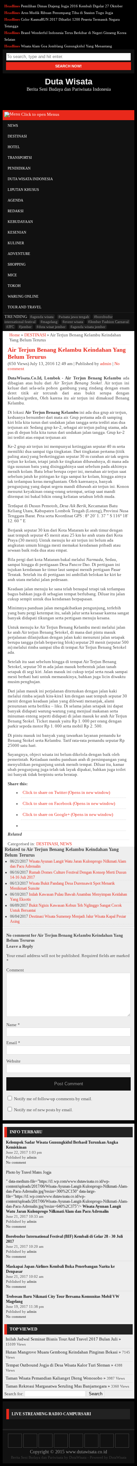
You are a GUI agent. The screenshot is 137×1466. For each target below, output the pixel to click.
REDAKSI (16, 211)
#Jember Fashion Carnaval (108, 322)
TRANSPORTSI (20, 158)
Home (14, 335)
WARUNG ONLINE (23, 296)
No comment (16, 1162)
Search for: (14, 1394)
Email (13, 1043)
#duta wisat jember (51, 327)
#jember (25, 327)
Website (13, 1061)
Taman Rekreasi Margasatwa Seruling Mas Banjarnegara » (58, 1386)
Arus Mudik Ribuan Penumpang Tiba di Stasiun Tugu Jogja (67, 13)
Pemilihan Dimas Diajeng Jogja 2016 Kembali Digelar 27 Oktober (72, 6)
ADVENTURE (19, 254)
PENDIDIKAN (19, 168)
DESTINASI (17, 136)
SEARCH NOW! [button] (68, 66)
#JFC (10, 327)
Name (13, 1024)
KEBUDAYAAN (20, 222)
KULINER (16, 243)
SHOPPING (17, 264)
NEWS (13, 125)
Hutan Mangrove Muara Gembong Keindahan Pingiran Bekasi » (63, 1352)
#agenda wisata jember (87, 327)
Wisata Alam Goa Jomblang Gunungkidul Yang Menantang (66, 46)
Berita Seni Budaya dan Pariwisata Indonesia (69, 84)
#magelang (49, 322)
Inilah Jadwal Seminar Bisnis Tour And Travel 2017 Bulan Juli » (63, 1339)
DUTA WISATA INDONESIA (30, 179)
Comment (15, 970)
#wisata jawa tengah (74, 317)
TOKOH (14, 286)
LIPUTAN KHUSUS (23, 190)
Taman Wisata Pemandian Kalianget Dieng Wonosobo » (56, 1378)
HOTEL (14, 147)
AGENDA (15, 200)
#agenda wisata (42, 317)
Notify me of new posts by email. (43, 1110)
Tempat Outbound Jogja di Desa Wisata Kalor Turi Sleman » (59, 1365)
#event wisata (73, 322)
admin (105, 363)
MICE (12, 275)
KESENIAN (17, 232)
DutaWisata (77, 1457)
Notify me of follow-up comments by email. (53, 1099)
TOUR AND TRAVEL (25, 307)
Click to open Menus (39, 114)
